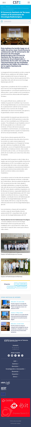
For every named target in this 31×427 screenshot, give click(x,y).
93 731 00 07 (15, 347)
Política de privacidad (15, 421)
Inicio (2, 6)
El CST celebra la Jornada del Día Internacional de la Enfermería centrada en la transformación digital (19, 317)
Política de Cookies (15, 423)
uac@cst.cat (15, 349)
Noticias (8, 6)
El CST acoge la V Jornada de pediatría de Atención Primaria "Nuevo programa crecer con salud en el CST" (19, 306)
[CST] (16, 3)
